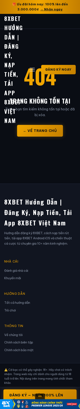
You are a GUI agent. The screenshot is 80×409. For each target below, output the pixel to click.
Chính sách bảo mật (18, 350)
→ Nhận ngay (51, 9)
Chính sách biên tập (18, 342)
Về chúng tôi (13, 335)
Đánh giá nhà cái (16, 271)
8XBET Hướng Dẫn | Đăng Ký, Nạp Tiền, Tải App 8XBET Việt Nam (38, 212)
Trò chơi (10, 310)
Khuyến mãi (12, 278)
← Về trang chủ (40, 131)
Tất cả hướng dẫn (17, 303)
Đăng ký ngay (58, 70)
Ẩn (40, 396)
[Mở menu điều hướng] (32, 70)
